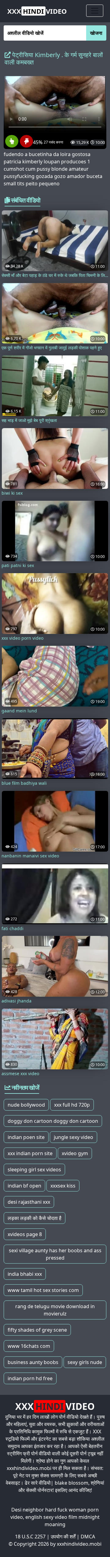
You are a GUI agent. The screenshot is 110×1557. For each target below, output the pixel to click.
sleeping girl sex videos (34, 1169)
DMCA (88, 1536)
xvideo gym (75, 1153)
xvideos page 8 (25, 1234)
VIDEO (37, 11)
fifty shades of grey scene (37, 1329)
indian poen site (26, 1137)
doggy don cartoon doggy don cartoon (53, 1121)
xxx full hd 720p (72, 1104)
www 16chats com (29, 1346)
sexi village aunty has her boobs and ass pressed (55, 1254)
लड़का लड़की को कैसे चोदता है (34, 1218)
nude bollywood (26, 1104)
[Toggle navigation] (94, 11)
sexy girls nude (85, 1362)
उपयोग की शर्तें (63, 1536)
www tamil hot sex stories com (43, 1290)
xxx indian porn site (30, 1153)
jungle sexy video (73, 1137)
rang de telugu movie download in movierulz (55, 1310)
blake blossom (71, 1482)
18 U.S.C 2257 (30, 1536)
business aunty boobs (33, 1362)
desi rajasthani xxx (29, 1202)
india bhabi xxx (25, 1274)
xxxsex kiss (62, 1185)
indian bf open (24, 1185)
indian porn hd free (30, 1378)
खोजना (96, 33)
